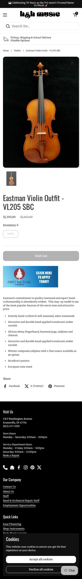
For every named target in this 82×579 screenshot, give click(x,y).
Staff (6, 495)
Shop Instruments (13, 528)
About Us (8, 491)
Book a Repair (11, 455)
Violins (17, 50)
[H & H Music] (40, 15)
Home (6, 50)
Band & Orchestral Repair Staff (21, 500)
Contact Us (9, 486)
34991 (10, 233)
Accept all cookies (41, 559)
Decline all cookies (41, 569)
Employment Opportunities (19, 505)
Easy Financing (12, 524)
